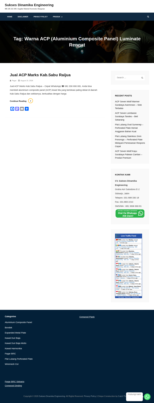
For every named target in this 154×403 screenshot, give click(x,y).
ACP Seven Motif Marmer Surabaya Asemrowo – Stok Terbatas (128, 104)
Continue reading (21, 101)
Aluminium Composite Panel (18, 322)
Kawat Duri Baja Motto (15, 343)
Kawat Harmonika (13, 348)
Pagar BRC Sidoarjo (14, 381)
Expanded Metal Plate (15, 333)
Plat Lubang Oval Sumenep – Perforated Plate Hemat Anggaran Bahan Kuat (129, 128)
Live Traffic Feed (128, 236)
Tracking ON (135, 297)
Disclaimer (23, 17)
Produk (56, 17)
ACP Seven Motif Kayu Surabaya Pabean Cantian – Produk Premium (128, 154)
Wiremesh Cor (12, 364)
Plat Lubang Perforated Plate (19, 359)
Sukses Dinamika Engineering (29, 5)
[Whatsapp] (147, 397)
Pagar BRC (10, 353)
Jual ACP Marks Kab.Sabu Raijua (40, 75)
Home (9, 17)
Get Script (121, 297)
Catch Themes (124, 396)
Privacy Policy (41, 17)
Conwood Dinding (13, 386)
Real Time (128, 297)
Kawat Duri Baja (12, 338)
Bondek (8, 327)
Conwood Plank (87, 317)
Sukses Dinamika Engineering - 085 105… (127, 253)
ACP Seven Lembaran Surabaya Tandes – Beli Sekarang (126, 116)
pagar (14, 81)
